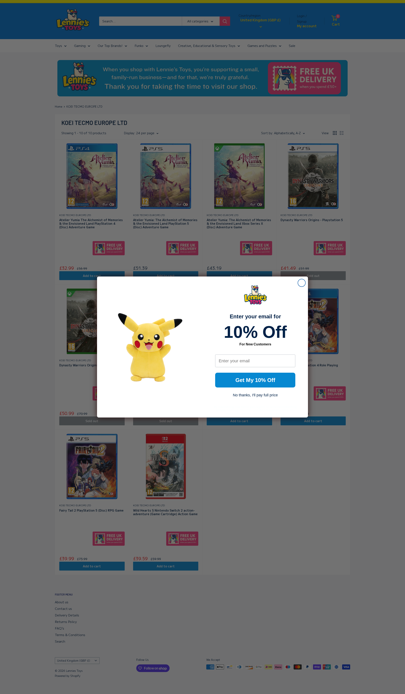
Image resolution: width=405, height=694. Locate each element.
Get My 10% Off (255, 380)
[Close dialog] (301, 283)
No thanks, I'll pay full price (255, 395)
